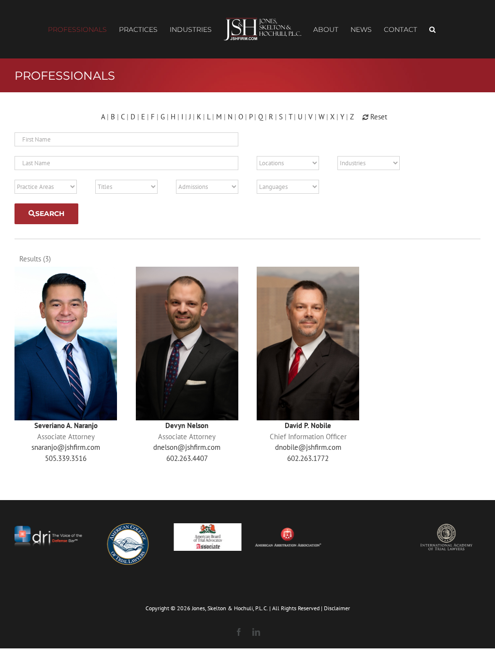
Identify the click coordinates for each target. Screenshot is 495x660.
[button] (432, 29)
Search (49, 213)
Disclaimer (337, 608)
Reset (377, 116)
